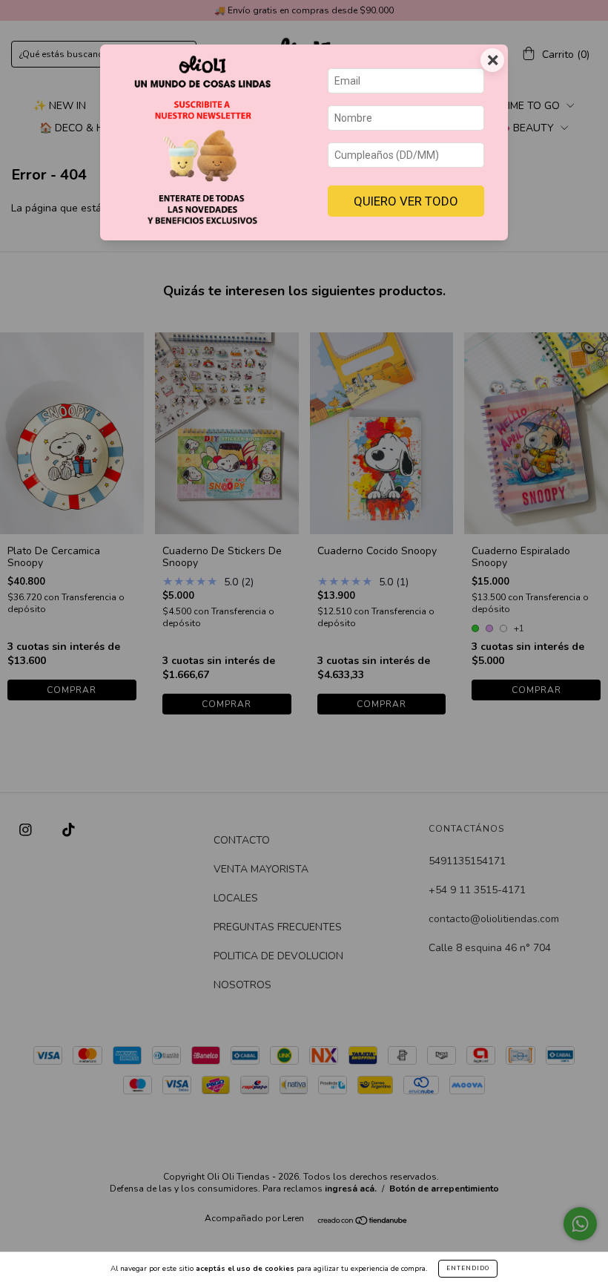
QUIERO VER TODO (406, 201)
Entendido (467, 1268)
